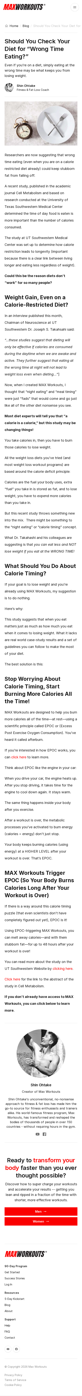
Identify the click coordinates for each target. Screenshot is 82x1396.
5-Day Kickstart (14, 1298)
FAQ (7, 1331)
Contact (10, 1337)
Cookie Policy (13, 1384)
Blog (26, 26)
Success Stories (15, 1278)
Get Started (12, 1272)
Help (7, 1325)
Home (14, 26)
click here (18, 757)
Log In (8, 1284)
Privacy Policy (13, 1375)
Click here (12, 979)
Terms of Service (15, 1380)
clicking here (62, 969)
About (9, 1311)
